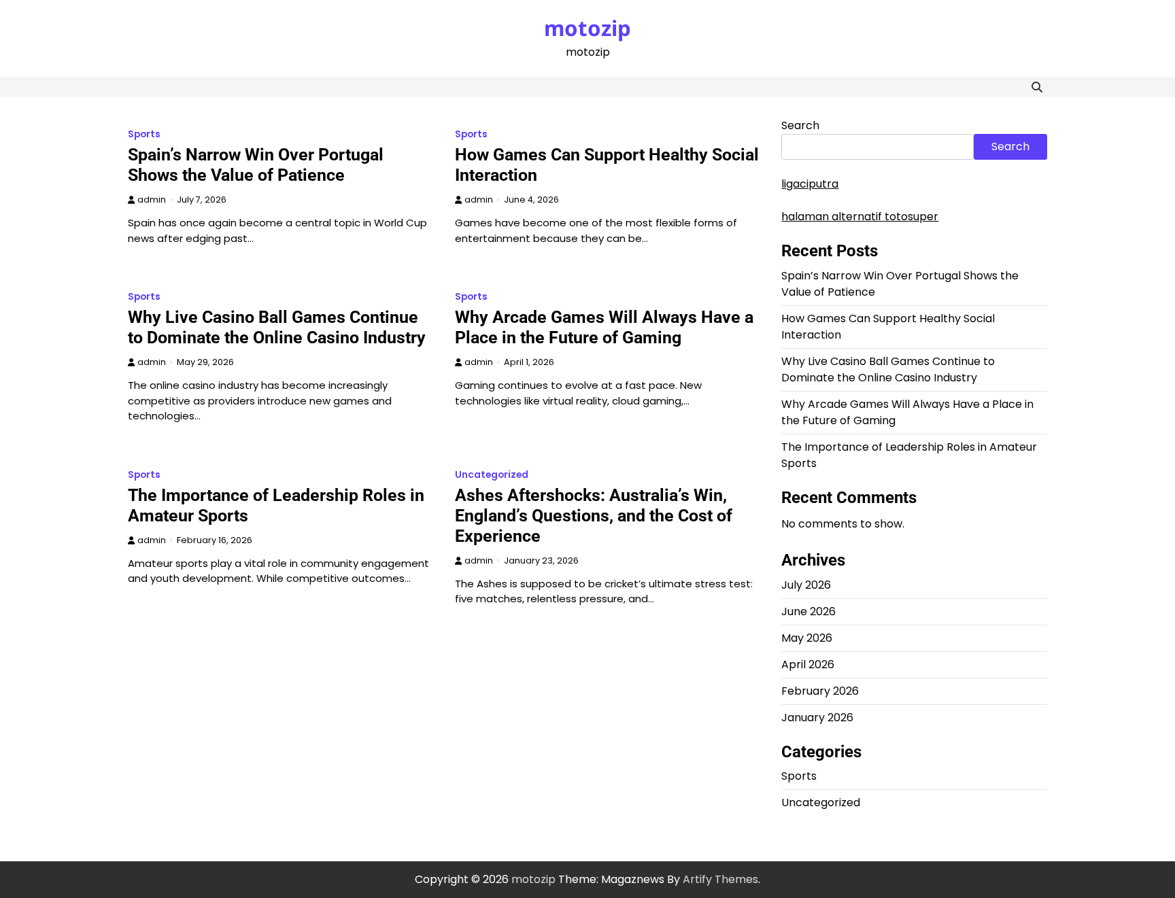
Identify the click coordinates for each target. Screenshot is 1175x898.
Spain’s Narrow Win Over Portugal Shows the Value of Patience (256, 165)
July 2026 (806, 585)
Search (800, 125)
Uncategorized (491, 474)
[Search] (1037, 87)
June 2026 (808, 611)
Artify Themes (720, 879)
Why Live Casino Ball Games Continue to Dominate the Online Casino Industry (277, 327)
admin (151, 199)
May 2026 (806, 638)
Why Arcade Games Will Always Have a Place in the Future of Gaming (604, 327)
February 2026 (820, 691)
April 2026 (807, 664)
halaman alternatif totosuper (859, 216)
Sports (144, 134)
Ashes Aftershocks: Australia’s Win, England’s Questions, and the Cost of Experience (593, 515)
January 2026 (817, 717)
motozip (587, 28)
